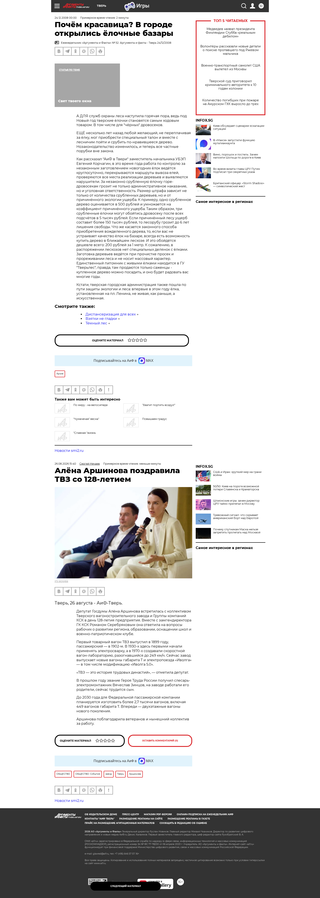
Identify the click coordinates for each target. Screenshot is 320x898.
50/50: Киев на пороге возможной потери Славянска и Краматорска (236, 488)
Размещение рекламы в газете (189, 818)
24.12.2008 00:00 (66, 17)
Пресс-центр (130, 814)
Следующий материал (125, 886)
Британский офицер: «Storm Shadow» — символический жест (238, 185)
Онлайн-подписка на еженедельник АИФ (205, 814)
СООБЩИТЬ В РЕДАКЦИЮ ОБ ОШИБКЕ (183, 823)
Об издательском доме (101, 814)
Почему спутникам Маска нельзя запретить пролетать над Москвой (236, 531)
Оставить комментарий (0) (160, 740)
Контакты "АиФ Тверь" (99, 818)
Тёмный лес (96, 323)
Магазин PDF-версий (158, 814)
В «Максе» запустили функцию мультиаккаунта (234, 142)
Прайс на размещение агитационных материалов (120, 823)
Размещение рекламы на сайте (141, 818)
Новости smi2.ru (69, 451)
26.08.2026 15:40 (65, 463)
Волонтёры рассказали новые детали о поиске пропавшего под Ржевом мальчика (230, 50)
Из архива (61, 581)
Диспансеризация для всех (111, 314)
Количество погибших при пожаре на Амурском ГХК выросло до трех (230, 102)
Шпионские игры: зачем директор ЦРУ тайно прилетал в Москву (236, 502)
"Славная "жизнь (84, 432)
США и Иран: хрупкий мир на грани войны (237, 474)
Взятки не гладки (101, 319)
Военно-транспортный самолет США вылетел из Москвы (230, 67)
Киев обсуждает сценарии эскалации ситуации (238, 127)
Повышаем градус (154, 419)
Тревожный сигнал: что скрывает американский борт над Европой (235, 517)
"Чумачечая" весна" (86, 419)
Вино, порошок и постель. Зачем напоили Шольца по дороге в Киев (237, 156)
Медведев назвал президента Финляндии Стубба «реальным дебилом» (230, 32)
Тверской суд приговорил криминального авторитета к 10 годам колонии (230, 84)
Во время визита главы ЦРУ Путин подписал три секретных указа (236, 170)
